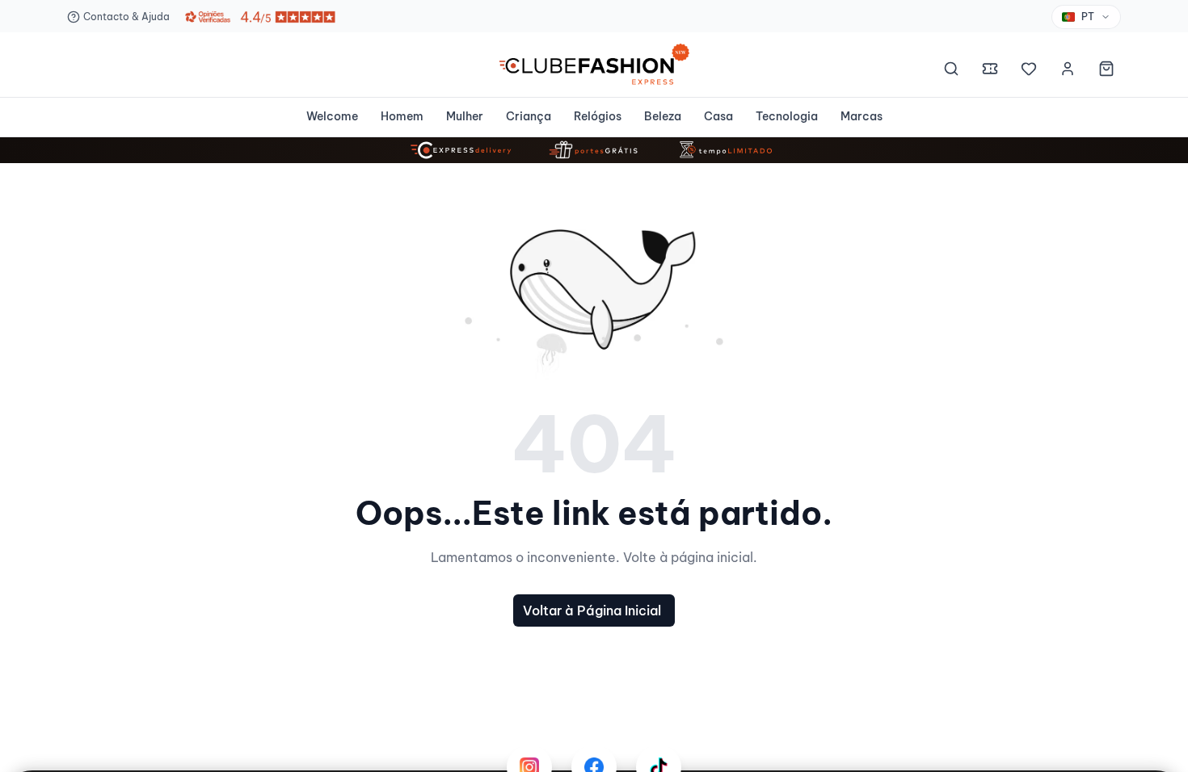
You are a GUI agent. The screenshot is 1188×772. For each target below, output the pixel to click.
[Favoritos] (1028, 71)
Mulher (464, 116)
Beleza (662, 116)
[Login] (1067, 71)
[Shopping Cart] (1106, 71)
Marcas (861, 116)
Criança (528, 116)
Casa (718, 116)
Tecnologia (787, 116)
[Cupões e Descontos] (990, 71)
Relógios (597, 116)
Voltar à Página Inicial (592, 610)
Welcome (332, 116)
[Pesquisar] (951, 71)
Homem (402, 116)
